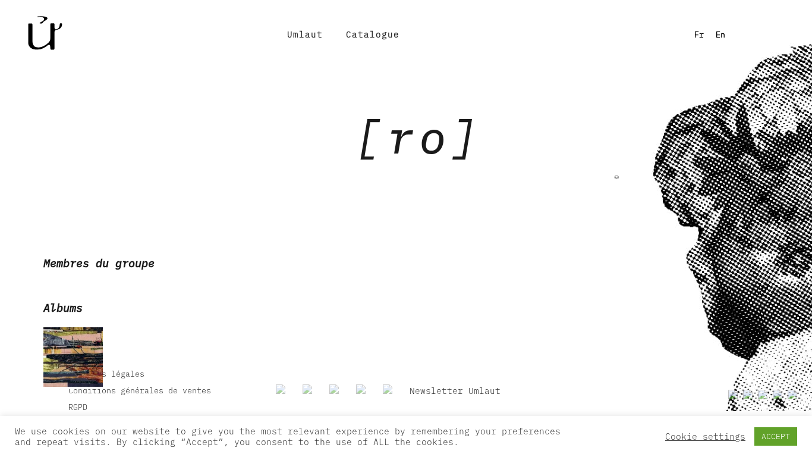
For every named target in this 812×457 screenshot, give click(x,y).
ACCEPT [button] (775, 436)
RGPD (77, 407)
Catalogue (372, 34)
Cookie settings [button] (705, 436)
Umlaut (305, 34)
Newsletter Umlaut (455, 390)
